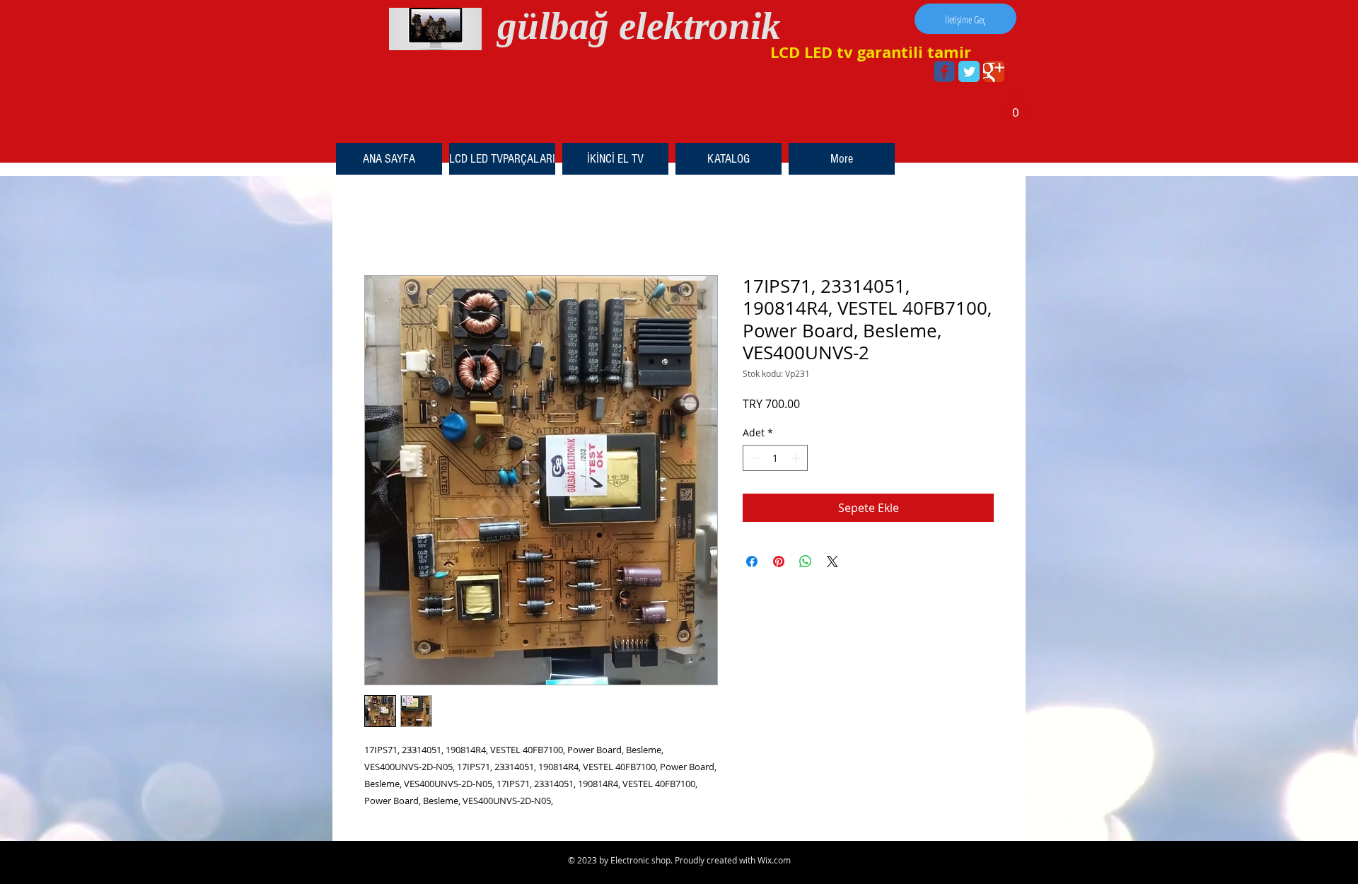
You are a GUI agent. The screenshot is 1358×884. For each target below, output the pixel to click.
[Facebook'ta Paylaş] (751, 561)
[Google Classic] (993, 71)
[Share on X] (832, 561)
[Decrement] (753, 458)
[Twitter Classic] (969, 71)
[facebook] (944, 71)
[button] (1015, 107)
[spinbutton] (775, 458)
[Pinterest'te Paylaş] (778, 561)
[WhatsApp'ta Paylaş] (805, 561)
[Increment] (797, 458)
